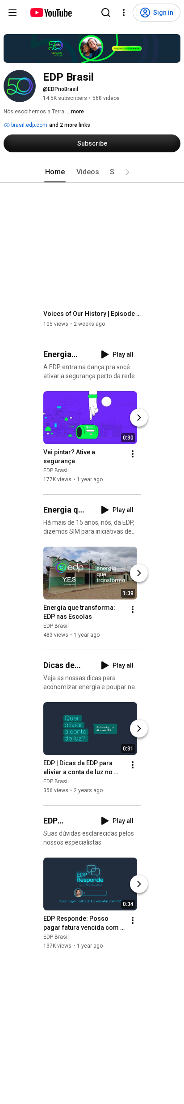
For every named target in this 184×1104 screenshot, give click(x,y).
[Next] (139, 418)
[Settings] (123, 12)
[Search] (105, 12)
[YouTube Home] (50, 12)
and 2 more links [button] (69, 125)
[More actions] (133, 454)
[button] (127, 172)
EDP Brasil (56, 470)
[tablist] (92, 172)
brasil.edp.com (28, 125)
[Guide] (12, 12)
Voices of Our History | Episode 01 (92, 313)
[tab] (55, 172)
